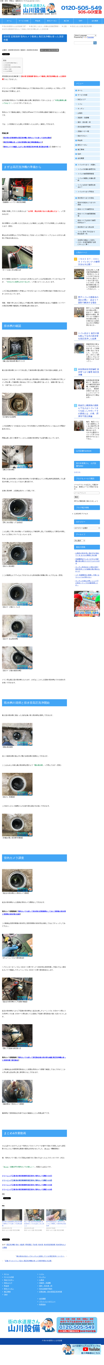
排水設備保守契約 (84, 127)
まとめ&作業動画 (8, 71)
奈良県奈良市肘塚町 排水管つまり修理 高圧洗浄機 (88, 372)
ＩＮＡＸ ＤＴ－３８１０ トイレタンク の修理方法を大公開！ (89, 262)
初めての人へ (82, 136)
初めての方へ (9, 1280)
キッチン (81, 108)
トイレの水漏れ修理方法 (86, 169)
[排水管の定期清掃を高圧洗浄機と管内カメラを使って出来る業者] (12, 1215)
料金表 (37, 21)
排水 (17, 1244)
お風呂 (80, 113)
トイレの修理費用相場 (86, 174)
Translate (90, 37)
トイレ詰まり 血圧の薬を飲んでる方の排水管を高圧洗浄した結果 (88, 336)
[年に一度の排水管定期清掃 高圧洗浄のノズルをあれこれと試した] (34, 1215)
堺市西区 (28, 1244)
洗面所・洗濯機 (83, 118)
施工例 (66, 21)
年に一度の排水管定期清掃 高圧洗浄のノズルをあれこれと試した (34, 1223)
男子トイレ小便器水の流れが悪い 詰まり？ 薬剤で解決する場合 (89, 300)
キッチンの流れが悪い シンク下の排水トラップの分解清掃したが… (87, 583)
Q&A (80, 21)
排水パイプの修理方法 (86, 209)
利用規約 (42, 1304)
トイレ (80, 104)
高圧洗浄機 (10, 1244)
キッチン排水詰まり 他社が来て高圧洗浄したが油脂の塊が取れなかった (87, 569)
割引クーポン (52, 21)
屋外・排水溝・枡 (84, 122)
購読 (76, 497)
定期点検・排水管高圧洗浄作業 (50, 1292)
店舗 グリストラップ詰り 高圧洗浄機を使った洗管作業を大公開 (28, 1261)
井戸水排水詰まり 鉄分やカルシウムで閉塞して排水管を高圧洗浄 (56, 1223)
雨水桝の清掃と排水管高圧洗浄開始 (12, 67)
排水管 (40, 1244)
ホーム (9, 21)
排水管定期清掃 (49, 1244)
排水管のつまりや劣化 (86, 198)
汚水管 (34, 1244)
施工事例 (81, 149)
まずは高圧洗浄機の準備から (10, 62)
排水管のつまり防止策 (86, 227)
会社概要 (95, 21)
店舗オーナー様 (83, 131)
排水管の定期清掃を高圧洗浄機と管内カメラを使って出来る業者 (12, 1223)
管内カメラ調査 (7, 69)
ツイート (77, 472)
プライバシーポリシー (47, 1301)
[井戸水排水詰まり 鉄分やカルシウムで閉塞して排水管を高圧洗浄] (56, 1215)
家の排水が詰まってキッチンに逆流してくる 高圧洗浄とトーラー (40, 1256)
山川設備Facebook (83, 451)
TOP (15, 26)
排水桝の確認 (7, 65)
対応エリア (82, 99)
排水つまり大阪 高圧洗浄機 (49, 50)
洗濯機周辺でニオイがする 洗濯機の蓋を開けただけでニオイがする (87, 561)
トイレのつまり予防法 (86, 191)
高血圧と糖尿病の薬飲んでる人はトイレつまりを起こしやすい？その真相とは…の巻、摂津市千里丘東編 (88, 410)
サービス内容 (23, 21)
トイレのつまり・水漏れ (86, 164)
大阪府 (22, 1244)
